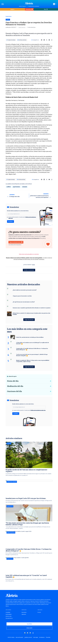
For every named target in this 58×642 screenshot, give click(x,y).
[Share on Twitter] (46, 40)
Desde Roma (8, 16)
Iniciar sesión (29, 628)
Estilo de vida (8, 616)
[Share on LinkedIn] (44, 40)
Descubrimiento (9, 618)
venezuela (24, 186)
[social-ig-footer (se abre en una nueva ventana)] (33, 633)
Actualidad (8, 612)
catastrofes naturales (11, 481)
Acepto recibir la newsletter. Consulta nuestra (22, 218)
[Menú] (9, 4)
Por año (39, 612)
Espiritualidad (8, 614)
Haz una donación (19, 637)
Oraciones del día (14, 391)
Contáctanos (42, 637)
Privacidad (48, 637)
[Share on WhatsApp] (51, 40)
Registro (12, 9)
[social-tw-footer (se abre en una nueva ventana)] (30, 633)
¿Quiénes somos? (28, 637)
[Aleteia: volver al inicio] (29, 3)
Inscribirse (10, 221)
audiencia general (11, 532)
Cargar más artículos (29, 319)
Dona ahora (28, 9)
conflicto (9, 186)
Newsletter (24, 612)
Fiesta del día (12, 381)
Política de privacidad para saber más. (38, 410)
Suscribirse (29, 624)
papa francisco (16, 186)
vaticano (9, 443)
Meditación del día (15, 386)
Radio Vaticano (22, 27)
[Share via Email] (49, 40)
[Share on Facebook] (41, 40)
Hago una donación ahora (15, 242)
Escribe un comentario (29, 270)
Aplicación (24, 614)
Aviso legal (35, 637)
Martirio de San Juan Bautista (33, 6)
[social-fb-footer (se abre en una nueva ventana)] (27, 633)
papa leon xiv (10, 506)
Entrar (33, 264)
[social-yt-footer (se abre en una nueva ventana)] (25, 633)
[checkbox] (7, 217)
